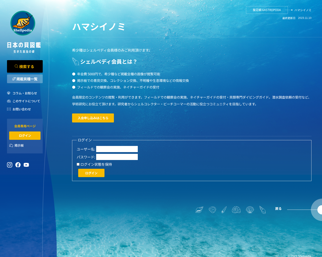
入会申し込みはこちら (93, 118)
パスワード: (86, 157)
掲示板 (19, 145)
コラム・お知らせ (24, 93)
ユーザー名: (86, 149)
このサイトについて (26, 101)
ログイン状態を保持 (96, 164)
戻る (278, 208)
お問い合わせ (21, 109)
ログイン (25, 135)
